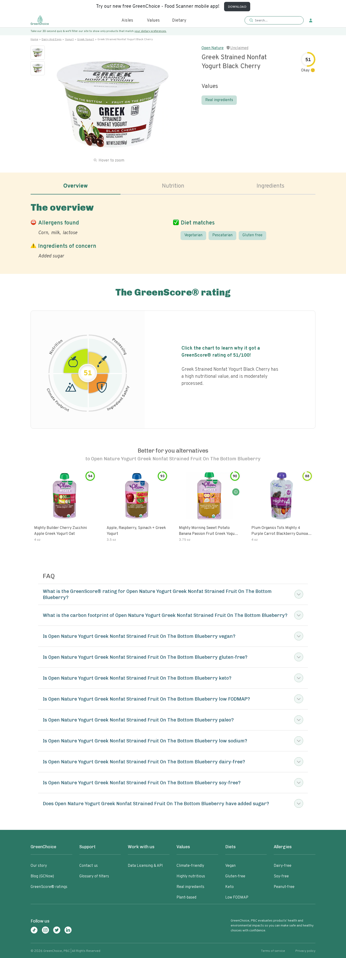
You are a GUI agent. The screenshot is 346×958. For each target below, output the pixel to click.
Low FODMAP (236, 897)
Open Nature (212, 48)
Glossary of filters (94, 876)
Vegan (230, 865)
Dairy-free (282, 865)
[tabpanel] (173, 229)
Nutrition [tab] (173, 186)
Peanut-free (284, 887)
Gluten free (252, 235)
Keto (229, 887)
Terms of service (273, 951)
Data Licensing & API (145, 865)
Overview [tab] (75, 186)
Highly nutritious (191, 876)
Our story (39, 865)
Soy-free (281, 876)
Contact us (88, 865)
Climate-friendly (190, 865)
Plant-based (186, 897)
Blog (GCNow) (42, 876)
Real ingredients (219, 100)
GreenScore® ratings (49, 887)
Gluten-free (235, 876)
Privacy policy (305, 951)
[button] (274, 20)
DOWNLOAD (237, 7)
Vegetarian (193, 235)
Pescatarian (222, 235)
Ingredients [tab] (270, 186)
